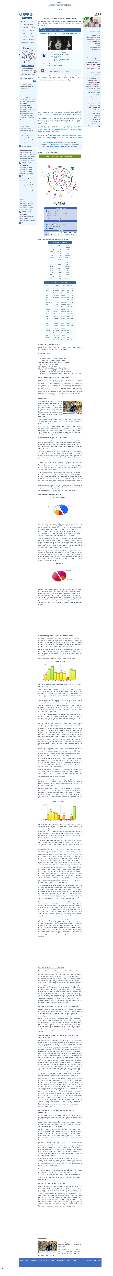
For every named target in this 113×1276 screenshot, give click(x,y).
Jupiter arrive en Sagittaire (26, 193)
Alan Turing (64, 128)
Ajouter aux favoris (46, 33)
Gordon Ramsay (96, 123)
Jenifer (69, 122)
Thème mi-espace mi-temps (27, 119)
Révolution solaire (24, 126)
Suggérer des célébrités (94, 80)
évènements (55, 144)
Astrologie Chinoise (48, 63)
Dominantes (50, 60)
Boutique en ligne (71, 1260)
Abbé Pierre (74, 112)
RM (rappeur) (96, 113)
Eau (55, 62)
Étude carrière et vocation (93, 37)
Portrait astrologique (95, 35)
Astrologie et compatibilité (26, 216)
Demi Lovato (97, 117)
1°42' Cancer (57, 56)
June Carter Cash (73, 128)
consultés (66, 148)
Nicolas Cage (66, 112)
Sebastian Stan (96, 119)
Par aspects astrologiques (93, 84)
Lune (66, 60)
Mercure (56, 60)
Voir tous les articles (27, 146)
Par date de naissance (94, 90)
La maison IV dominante (26, 167)
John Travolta (58, 112)
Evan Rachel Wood (55, 135)
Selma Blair (47, 129)
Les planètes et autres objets (27, 144)
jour (76, 146)
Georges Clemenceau (62, 137)
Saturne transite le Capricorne (27, 197)
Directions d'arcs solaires (26, 130)
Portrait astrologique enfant (93, 39)
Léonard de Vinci (59, 120)
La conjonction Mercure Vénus (28, 154)
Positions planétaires (95, 105)
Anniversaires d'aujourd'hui (93, 101)
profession (53, 146)
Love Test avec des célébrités (27, 109)
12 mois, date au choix (94, 47)
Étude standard (96, 60)
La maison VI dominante (26, 171)
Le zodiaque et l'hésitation (26, 201)
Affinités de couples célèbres (27, 220)
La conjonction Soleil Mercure (27, 156)
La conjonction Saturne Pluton (27, 191)
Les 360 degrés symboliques (27, 101)
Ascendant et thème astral (26, 93)
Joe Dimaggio (64, 135)
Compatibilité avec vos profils (72, 33)
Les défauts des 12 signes (26, 209)
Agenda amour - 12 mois (93, 66)
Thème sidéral (58, 223)
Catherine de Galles (47, 112)
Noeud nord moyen (60, 224)
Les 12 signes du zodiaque (27, 141)
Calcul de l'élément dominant (27, 99)
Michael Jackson (70, 134)
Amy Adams (97, 109)
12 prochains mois (95, 54)
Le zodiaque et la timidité (26, 203)
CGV (44, 1260)
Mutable (61, 62)
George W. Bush (42, 122)
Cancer (67, 59)
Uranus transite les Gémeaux (27, 182)
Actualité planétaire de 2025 (27, 184)
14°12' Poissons (58, 57)
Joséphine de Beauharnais (53, 128)
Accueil (22, 1260)
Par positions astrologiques (93, 86)
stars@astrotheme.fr (43, 79)
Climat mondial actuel (25, 180)
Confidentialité (50, 1260)
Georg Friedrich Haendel (49, 137)
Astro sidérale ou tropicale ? (27, 139)
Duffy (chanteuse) (55, 129)
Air (57, 62)
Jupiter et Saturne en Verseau (27, 189)
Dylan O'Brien (45, 135)
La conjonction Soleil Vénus (27, 160)
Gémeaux (62, 59)
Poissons (56, 59)
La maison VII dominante (26, 173)
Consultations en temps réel (93, 78)
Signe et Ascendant (25, 95)
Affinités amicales (24, 111)
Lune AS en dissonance (26, 158)
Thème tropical (50, 223)
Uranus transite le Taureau (27, 195)
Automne (98, 45)
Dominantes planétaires (94, 103)
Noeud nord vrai (51, 224)
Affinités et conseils (25, 218)
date (72, 146)
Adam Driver (97, 115)
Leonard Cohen (96, 121)
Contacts (27, 1260)
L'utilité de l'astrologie (25, 137)
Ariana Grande (49, 120)
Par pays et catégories (94, 99)
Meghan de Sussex (69, 120)
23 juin (60, 52)
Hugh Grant (46, 114)
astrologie (42, 416)
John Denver (72, 135)
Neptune (61, 60)
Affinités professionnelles (26, 113)
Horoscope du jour (24, 88)
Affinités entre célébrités (26, 107)
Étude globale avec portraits (93, 62)
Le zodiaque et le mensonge (27, 205)
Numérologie (50, 65)
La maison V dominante (26, 169)
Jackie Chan (62, 114)
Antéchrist (78, 120)
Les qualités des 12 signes (27, 207)
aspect (58, 146)
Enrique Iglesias (52, 122)
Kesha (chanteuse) (62, 122)
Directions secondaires (26, 128)
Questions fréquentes (36, 1260)
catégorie (67, 146)
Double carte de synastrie (26, 115)
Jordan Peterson (54, 114)
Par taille (93, 94)
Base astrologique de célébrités (52, 142)
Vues (52, 67)
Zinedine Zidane (68, 126)
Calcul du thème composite (27, 117)
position (62, 146)
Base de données (95, 76)
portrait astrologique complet (72, 1253)
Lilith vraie (49, 226)
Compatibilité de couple (26, 105)
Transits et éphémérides (28, 22)
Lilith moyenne (56, 226)
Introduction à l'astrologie (26, 135)
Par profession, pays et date (93, 88)
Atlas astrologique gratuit (26, 97)
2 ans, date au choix (95, 49)
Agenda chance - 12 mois (93, 68)
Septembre (97, 43)
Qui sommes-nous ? (60, 1260)
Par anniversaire (91, 92)
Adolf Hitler (41, 120)
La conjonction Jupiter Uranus (27, 186)
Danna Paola (64, 129)
